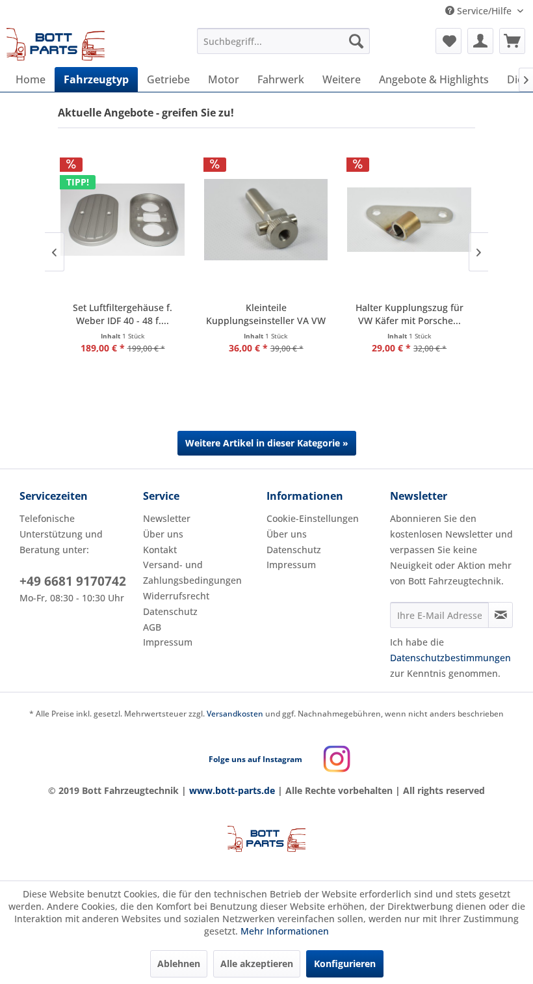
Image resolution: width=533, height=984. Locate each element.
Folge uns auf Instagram (255, 759)
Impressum (167, 642)
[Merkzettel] (449, 41)
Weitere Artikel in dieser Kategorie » (266, 443)
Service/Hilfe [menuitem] (484, 11)
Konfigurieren (345, 963)
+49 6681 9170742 (73, 581)
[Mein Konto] (480, 41)
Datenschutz (170, 611)
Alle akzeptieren (256, 963)
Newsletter (166, 518)
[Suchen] (356, 41)
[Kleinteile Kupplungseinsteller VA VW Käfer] (266, 219)
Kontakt (160, 549)
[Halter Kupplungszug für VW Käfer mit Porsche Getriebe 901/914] (409, 219)
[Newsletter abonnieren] (500, 615)
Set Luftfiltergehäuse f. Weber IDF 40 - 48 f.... (122, 314)
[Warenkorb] (512, 41)
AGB (152, 627)
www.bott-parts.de (232, 790)
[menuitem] (283, 41)
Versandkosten (235, 713)
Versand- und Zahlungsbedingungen (192, 572)
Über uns (163, 534)
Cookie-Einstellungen (312, 518)
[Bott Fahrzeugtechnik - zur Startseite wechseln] (55, 44)
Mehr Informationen (284, 931)
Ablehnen (178, 963)
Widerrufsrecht (176, 596)
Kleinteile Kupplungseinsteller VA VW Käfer (266, 314)
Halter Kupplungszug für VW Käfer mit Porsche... (409, 314)
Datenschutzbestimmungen (450, 657)
